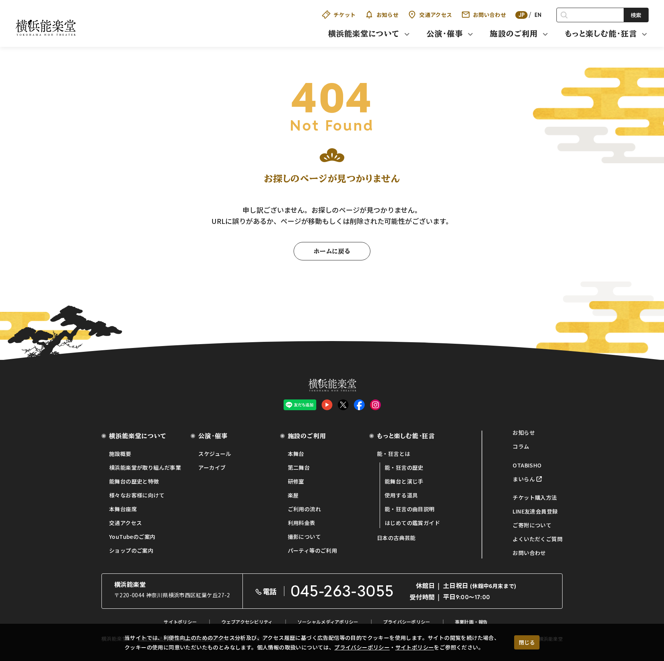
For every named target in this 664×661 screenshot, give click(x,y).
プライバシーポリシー (362, 647)
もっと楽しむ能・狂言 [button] (601, 33)
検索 (636, 15)
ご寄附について (532, 525)
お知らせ (388, 14)
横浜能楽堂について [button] (364, 33)
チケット (345, 14)
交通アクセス (435, 14)
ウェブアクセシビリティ (246, 621)
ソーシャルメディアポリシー (328, 621)
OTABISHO (527, 465)
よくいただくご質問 (538, 539)
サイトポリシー (414, 647)
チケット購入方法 (535, 497)
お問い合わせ (489, 14)
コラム (521, 446)
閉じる (527, 642)
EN (538, 15)
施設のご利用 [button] (514, 33)
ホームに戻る (332, 251)
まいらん (524, 479)
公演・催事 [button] (445, 33)
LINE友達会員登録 (535, 511)
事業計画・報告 (471, 621)
